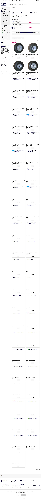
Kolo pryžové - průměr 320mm (30, 429)
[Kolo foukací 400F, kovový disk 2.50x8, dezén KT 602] (32, 264)
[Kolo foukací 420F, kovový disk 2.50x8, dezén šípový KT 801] (18, 300)
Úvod (12, 7)
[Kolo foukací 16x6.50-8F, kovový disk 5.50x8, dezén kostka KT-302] (18, 84)
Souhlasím (23, 495)
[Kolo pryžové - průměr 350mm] (18, 440)
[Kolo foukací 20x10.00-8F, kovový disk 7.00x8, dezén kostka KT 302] (32, 138)
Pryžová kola (6, 13)
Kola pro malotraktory (6, 21)
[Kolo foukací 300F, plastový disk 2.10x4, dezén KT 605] (32, 210)
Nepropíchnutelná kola (6, 23)
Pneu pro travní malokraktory (16, 485)
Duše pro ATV (6, 32)
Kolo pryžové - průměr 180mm (16, 377)
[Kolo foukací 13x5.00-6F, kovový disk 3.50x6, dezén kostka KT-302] (18, 48)
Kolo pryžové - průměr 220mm (30, 394)
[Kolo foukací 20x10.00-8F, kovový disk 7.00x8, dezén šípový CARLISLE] (18, 156)
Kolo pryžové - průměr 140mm (16, 360)
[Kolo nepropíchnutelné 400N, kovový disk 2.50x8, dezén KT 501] (32, 318)
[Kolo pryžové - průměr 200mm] (18, 388)
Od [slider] (19, 32)
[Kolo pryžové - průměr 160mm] (32, 353)
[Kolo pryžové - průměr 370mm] (32, 440)
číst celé (6, 71)
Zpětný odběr (15, 0)
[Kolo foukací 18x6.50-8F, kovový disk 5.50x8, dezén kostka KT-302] (18, 102)
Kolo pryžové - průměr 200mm (16, 394)
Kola (4, 11)
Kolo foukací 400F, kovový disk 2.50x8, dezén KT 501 (19, 22)
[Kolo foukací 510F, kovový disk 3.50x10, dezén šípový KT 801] (32, 300)
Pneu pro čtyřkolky (15, 486)
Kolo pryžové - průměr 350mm (16, 446)
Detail (19, 112)
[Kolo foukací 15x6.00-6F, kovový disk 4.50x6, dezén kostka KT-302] (18, 66)
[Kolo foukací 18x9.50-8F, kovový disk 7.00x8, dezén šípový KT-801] (18, 138)
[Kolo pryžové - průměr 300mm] (18, 422)
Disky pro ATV (6, 34)
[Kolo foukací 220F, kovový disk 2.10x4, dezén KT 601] (32, 156)
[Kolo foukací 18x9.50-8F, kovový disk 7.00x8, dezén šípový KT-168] (32, 120)
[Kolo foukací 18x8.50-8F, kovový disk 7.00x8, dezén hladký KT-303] (32, 102)
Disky (4, 28)
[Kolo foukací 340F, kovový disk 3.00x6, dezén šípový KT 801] (32, 228)
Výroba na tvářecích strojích (5, 9)
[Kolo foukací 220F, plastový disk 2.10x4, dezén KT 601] (18, 174)
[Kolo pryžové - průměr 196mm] (32, 371)
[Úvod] (4, 4)
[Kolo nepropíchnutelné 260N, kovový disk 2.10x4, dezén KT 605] (18, 318)
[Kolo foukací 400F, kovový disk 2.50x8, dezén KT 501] (18, 264)
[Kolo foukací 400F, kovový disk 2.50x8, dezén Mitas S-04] (32, 282)
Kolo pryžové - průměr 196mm (30, 377)
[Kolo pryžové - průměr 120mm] (32, 336)
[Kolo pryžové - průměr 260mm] (32, 405)
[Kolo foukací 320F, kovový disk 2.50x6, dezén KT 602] (18, 228)
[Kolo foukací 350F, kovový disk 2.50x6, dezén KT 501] (18, 246)
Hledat (21, 4)
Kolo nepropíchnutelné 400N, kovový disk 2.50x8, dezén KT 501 (20, 27)
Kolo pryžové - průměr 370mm (30, 446)
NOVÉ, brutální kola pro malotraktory (5, 46)
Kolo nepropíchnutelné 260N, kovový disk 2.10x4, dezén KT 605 (18, 325)
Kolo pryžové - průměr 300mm (16, 429)
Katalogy (19, 0)
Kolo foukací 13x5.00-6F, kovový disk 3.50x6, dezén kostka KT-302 (20, 25)
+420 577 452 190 (29, 4)
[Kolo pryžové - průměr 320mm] (32, 422)
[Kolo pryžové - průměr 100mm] (18, 336)
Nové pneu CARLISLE (4, 65)
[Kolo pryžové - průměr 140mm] (18, 353)
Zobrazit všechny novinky (5, 73)
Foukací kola (6, 15)
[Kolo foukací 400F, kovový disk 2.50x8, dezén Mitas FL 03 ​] (18, 282)
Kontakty (23, 0)
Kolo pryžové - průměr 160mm (30, 360)
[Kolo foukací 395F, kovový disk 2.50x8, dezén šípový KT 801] (32, 246)
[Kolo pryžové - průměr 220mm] (32, 388)
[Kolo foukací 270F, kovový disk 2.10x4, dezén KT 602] (32, 192)
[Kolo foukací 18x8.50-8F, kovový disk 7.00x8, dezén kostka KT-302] (18, 120)
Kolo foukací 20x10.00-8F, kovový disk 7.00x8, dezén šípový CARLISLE (18, 163)
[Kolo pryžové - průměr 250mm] (18, 405)
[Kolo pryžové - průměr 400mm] (18, 457)
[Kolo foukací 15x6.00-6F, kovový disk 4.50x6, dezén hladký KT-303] (32, 48)
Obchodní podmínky (4, 0)
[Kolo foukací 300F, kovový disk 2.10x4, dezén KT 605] (18, 210)
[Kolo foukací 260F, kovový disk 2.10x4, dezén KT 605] (32, 174)
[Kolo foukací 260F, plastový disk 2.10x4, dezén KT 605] (18, 192)
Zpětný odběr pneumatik (6, 485)
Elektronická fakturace (4, 2)
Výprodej (5, 39)
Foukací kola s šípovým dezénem (6, 18)
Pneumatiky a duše (6, 26)
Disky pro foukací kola (15, 487)
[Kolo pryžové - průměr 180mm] (18, 371)
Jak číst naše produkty (10, 0)
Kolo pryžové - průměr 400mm (16, 463)
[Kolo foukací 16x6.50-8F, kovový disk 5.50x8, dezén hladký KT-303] (32, 66)
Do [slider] (33, 32)
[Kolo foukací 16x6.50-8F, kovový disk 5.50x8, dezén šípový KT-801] (32, 84)
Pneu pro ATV (6, 30)
